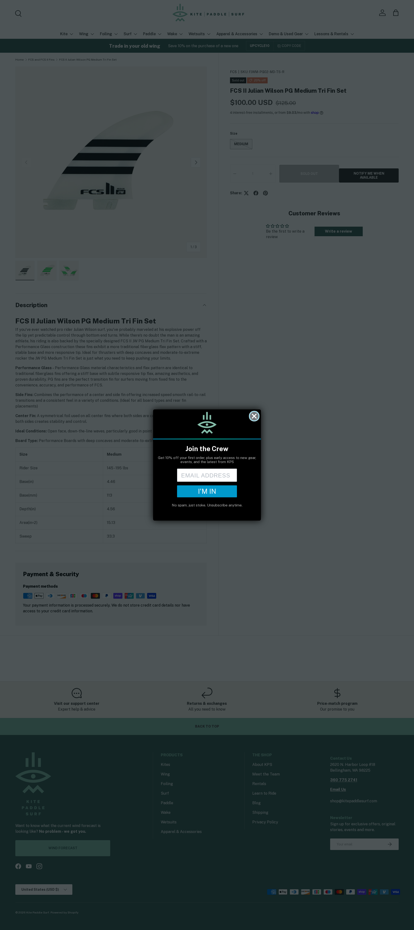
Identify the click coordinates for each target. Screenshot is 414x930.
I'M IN (207, 491)
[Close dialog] (254, 416)
